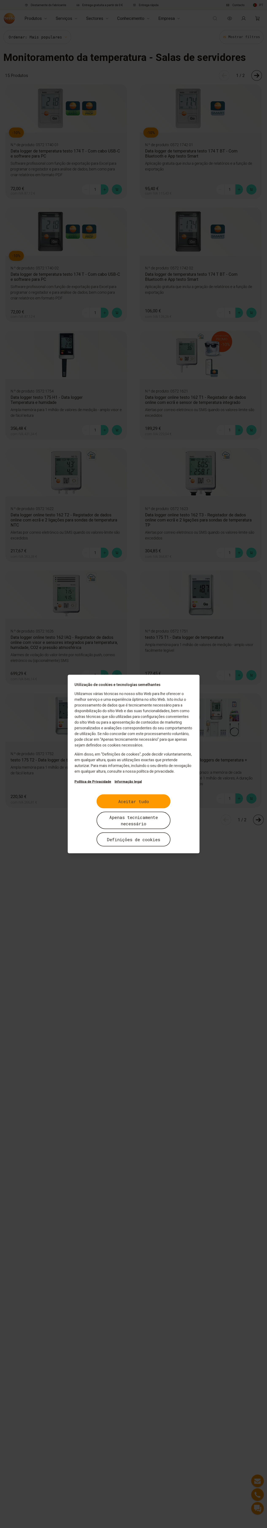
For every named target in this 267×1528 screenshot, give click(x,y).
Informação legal (128, 782)
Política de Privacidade (93, 782)
